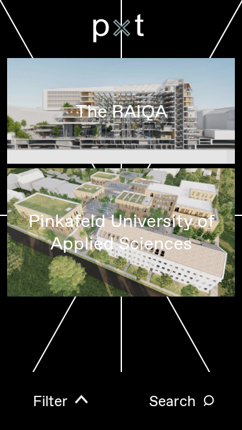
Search (172, 401)
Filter (50, 401)
